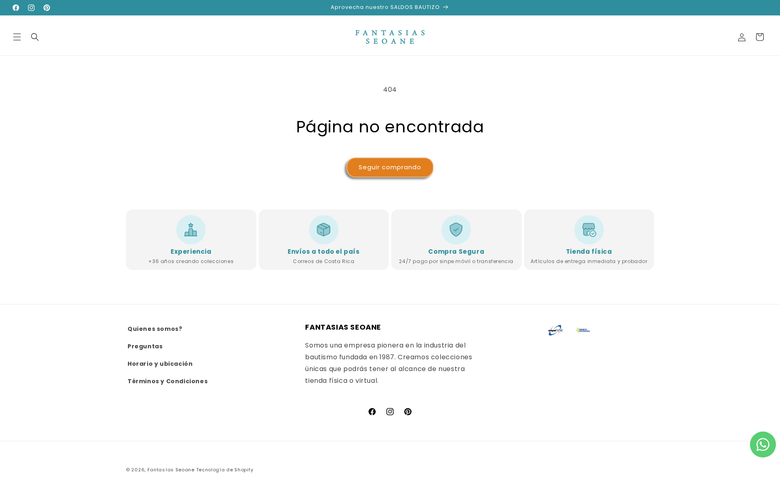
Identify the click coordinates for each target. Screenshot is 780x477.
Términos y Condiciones (168, 382)
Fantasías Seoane (171, 469)
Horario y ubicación (160, 364)
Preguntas (145, 346)
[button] (17, 37)
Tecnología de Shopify (225, 469)
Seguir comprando (390, 167)
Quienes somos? (155, 329)
